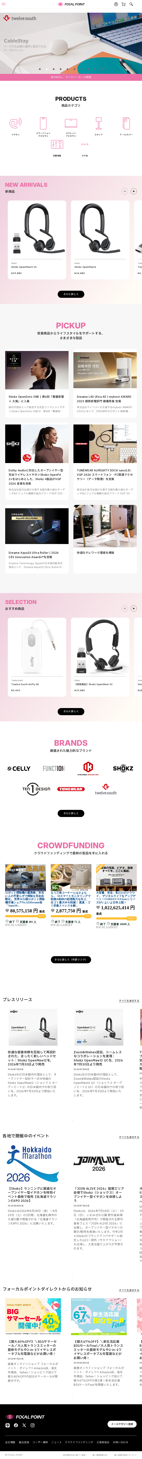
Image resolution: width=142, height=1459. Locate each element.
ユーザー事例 (40, 1442)
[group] (71, 43)
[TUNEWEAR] (71, 789)
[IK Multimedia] (88, 768)
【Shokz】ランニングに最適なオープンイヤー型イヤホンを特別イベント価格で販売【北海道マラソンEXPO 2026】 (32, 1195)
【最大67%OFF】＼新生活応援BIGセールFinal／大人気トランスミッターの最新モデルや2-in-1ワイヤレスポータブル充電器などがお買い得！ (98, 1350)
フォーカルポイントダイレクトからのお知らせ (47, 1289)
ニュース (56, 1442)
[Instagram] (32, 1425)
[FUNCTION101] (53, 768)
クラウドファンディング (79, 1442)
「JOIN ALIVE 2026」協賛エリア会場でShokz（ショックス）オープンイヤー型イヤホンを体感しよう (99, 1195)
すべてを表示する (129, 1001)
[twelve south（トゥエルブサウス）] (105, 789)
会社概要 (10, 1442)
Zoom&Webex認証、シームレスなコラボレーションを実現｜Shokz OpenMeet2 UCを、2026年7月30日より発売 (98, 1058)
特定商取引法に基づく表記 (74, 1455)
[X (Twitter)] (24, 1425)
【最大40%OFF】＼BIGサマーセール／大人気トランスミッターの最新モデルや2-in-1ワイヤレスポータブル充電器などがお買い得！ (32, 1348)
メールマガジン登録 (122, 1424)
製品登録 (24, 1442)
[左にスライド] (125, 191)
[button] (40, 69)
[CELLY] (19, 768)
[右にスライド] (134, 191)
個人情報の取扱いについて (125, 1455)
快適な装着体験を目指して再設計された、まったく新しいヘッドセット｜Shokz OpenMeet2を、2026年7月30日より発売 (32, 1058)
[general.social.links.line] (7, 1425)
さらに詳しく (71, 294)
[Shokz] (123, 768)
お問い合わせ (120, 1442)
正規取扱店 (103, 1442)
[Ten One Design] (36, 789)
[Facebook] (16, 1425)
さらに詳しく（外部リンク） (71, 960)
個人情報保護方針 (99, 1455)
